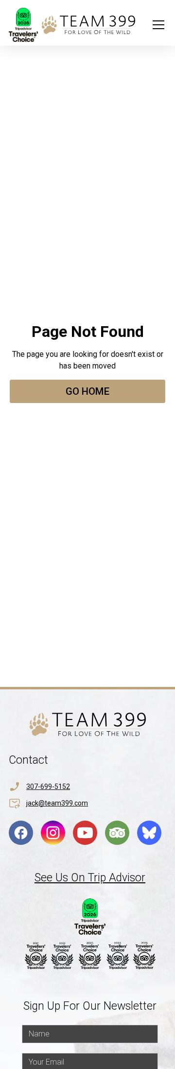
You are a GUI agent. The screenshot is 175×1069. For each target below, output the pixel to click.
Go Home (87, 391)
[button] (156, 24)
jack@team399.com (57, 803)
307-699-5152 (48, 786)
